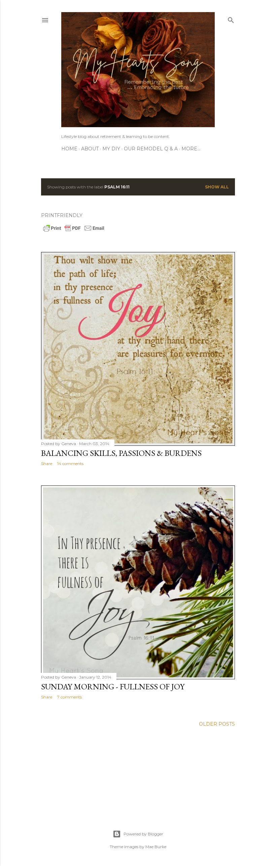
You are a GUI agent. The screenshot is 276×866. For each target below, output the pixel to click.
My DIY (111, 149)
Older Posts (217, 724)
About (90, 149)
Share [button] (46, 463)
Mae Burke (155, 846)
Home (69, 149)
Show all (217, 186)
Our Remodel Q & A (151, 149)
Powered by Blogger (143, 833)
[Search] (231, 18)
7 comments (69, 696)
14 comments (70, 463)
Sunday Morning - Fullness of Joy (112, 686)
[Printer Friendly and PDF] (73, 230)
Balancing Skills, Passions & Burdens (121, 453)
